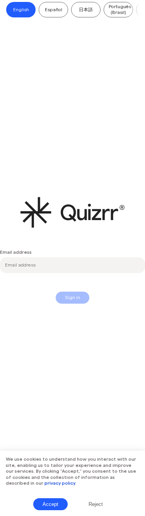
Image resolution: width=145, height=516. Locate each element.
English (21, 9)
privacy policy (59, 483)
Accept (50, 504)
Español (53, 9)
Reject (96, 504)
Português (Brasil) (120, 9)
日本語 (86, 9)
